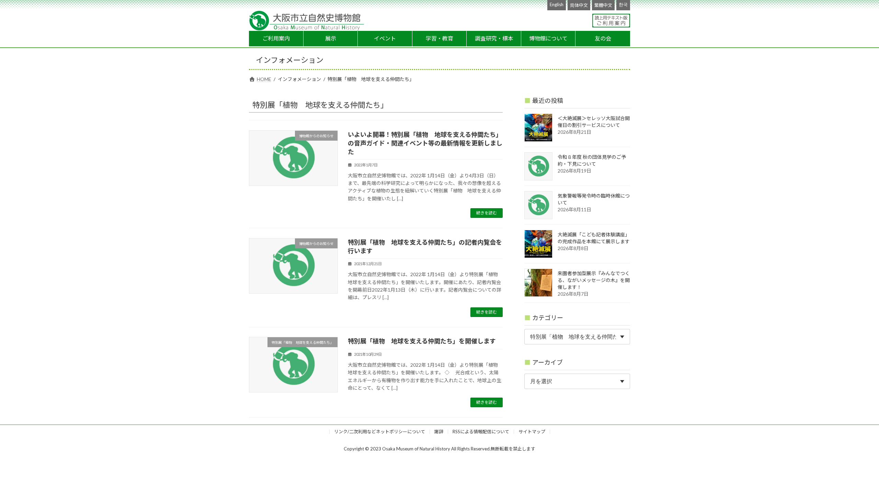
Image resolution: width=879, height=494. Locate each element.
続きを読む (486, 212)
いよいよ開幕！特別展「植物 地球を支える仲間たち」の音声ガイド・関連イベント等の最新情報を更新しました (425, 143)
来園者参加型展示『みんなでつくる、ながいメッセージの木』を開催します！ (594, 280)
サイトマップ (531, 431)
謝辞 (438, 431)
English (556, 4)
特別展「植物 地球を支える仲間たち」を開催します (422, 341)
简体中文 (579, 5)
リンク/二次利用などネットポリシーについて (379, 431)
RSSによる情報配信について (481, 431)
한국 (623, 4)
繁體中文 (603, 5)
